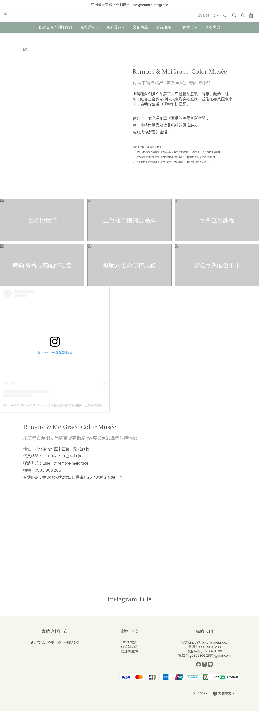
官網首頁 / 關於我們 (55, 27)
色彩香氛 (113, 27)
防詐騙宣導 (129, 651)
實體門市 (189, 27)
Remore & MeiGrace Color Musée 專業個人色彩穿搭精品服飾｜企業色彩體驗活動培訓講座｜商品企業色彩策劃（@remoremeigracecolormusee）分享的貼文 (103, 405)
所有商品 (212, 27)
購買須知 (163, 27)
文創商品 (140, 27)
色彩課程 (87, 27)
